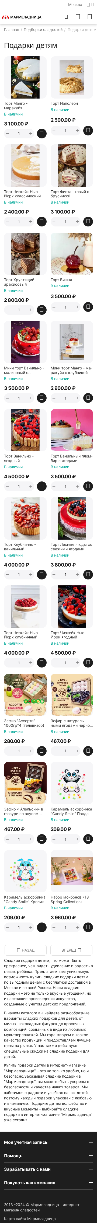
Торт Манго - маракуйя (15, 105)
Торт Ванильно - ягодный (19, 458)
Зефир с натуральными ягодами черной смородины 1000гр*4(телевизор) (71, 723)
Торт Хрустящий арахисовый (19, 282)
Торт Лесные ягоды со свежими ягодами (71, 546)
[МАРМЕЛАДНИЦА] (21, 16)
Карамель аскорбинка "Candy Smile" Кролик (25, 899)
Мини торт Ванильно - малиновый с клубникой (24, 370)
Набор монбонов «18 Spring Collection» (70, 899)
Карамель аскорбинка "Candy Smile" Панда (71, 811)
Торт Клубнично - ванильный (20, 546)
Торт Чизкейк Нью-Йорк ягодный (68, 635)
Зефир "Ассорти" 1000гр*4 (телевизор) (24, 723)
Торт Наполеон (64, 103)
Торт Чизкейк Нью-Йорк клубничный (21, 635)
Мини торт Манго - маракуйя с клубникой (71, 370)
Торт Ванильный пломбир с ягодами (71, 458)
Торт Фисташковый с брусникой (70, 194)
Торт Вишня (61, 280)
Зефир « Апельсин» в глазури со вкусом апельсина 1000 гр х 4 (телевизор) (25, 811)
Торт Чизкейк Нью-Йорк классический (22, 194)
